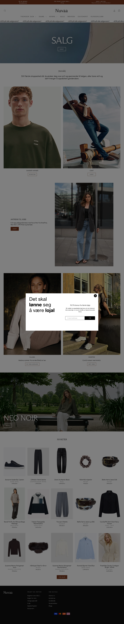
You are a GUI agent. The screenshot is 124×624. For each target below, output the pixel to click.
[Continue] (90, 318)
